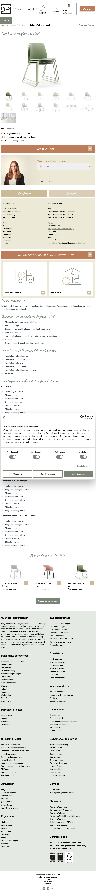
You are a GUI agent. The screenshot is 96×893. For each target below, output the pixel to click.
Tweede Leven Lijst (8, 754)
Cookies (48, 879)
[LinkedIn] (48, 888)
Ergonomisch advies (58, 671)
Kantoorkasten (7, 680)
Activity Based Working (59, 745)
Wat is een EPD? (7, 775)
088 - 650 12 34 (46, 181)
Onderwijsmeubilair (57, 775)
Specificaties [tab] (24, 193)
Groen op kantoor (56, 760)
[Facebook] (44, 888)
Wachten (4, 799)
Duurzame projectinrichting (12, 763)
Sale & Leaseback (57, 636)
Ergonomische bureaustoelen (12, 661)
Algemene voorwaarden (48, 877)
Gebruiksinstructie (57, 715)
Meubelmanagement (58, 701)
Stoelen (4, 686)
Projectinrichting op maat (11, 808)
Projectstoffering (8, 671)
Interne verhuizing (57, 730)
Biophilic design (56, 754)
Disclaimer (48, 881)
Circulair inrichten (56, 665)
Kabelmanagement (57, 678)
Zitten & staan (6, 825)
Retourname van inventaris (60, 642)
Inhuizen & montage (58, 692)
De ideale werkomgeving (11, 841)
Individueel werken (8, 793)
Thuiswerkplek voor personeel (61, 695)
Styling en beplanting (58, 662)
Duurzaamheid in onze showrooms (15, 751)
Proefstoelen (6, 847)
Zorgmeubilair (55, 772)
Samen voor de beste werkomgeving (15, 766)
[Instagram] (52, 888)
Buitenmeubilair (56, 769)
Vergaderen (6, 790)
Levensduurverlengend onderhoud (63, 721)
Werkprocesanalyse (57, 627)
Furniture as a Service (58, 630)
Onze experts (6, 715)
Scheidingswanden (8, 683)
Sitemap (48, 884)
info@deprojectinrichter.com (63, 793)
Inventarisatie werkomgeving (61, 624)
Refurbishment (56, 727)
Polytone (23, 25)
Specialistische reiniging (59, 724)
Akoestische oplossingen (11, 674)
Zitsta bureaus (7, 664)
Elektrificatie (6, 698)
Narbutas (12, 25)
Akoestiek (5, 844)
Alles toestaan (78, 474)
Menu (6, 20)
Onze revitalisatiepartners (11, 757)
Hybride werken (56, 748)
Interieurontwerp (56, 659)
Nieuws (4, 718)
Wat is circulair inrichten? (11, 745)
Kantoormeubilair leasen (59, 633)
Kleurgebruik (55, 757)
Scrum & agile (6, 805)
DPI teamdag (6, 725)
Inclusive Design (56, 766)
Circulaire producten (9, 772)
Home (3, 25)
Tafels (3, 689)
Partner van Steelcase (58, 763)
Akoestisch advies (57, 668)
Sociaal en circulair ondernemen (13, 748)
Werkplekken (6, 695)
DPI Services (55, 698)
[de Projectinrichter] (19, 9)
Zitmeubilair (6, 677)
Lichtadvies (54, 675)
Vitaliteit (4, 822)
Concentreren (6, 796)
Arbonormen (6, 831)
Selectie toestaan (48, 474)
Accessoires (6, 701)
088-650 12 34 (58, 790)
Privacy (4, 828)
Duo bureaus (6, 668)
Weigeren (18, 474)
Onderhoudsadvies (57, 718)
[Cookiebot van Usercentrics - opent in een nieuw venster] (82, 417)
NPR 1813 (5, 834)
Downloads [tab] (72, 193)
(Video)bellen (6, 802)
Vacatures (5, 721)
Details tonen (82, 466)
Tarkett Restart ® (8, 760)
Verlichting (5, 692)
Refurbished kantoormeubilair (61, 639)
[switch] (36, 457)
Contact (87, 9)
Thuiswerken (55, 751)
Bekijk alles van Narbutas (48, 601)
